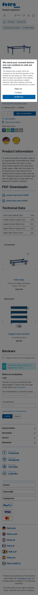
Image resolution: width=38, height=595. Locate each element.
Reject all (18, 89)
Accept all (19, 97)
